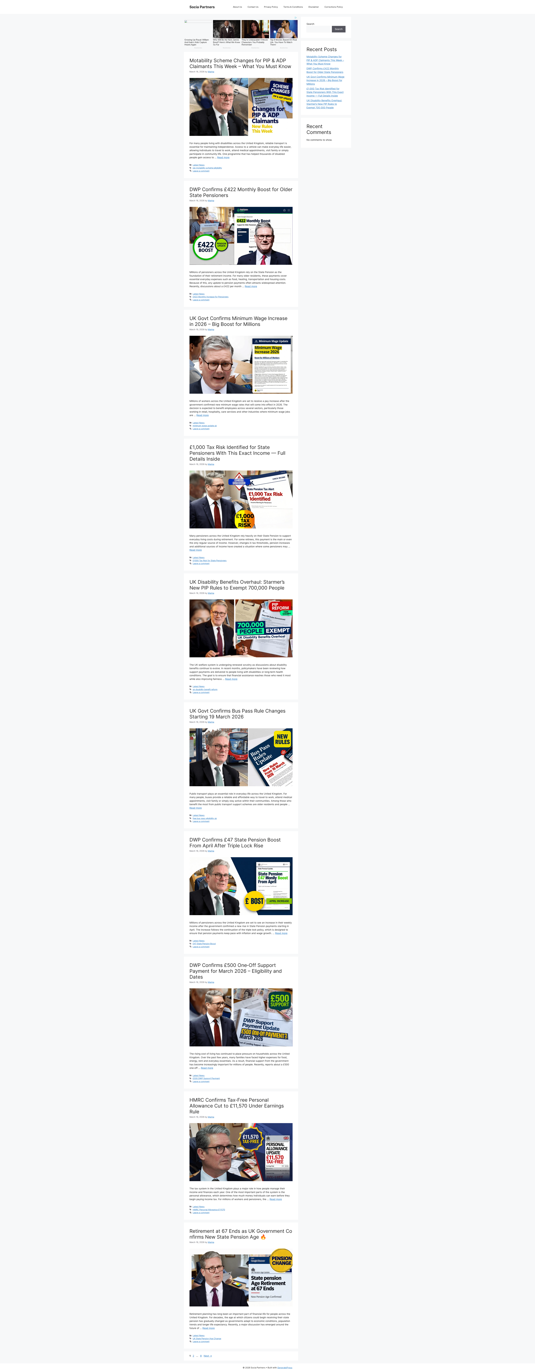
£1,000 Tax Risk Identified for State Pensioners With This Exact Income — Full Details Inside (237, 453)
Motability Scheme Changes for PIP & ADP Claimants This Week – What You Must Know (240, 63)
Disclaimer (313, 7)
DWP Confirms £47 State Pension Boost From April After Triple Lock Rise (235, 842)
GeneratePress (284, 1367)
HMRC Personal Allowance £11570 (209, 1209)
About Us (237, 7)
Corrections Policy (333, 7)
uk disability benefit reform (205, 689)
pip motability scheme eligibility (207, 168)
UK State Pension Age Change (207, 1338)
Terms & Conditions (293, 7)
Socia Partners (202, 7)
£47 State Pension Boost (204, 943)
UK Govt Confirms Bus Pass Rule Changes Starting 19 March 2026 (237, 714)
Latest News (199, 165)
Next (208, 1355)
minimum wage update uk (205, 425)
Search (310, 24)
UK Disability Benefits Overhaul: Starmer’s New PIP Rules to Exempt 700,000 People (237, 585)
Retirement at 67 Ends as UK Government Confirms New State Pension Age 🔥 (240, 1234)
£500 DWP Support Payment (206, 1078)
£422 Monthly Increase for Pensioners (210, 297)
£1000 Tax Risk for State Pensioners (210, 560)
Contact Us (253, 7)
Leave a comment (201, 171)
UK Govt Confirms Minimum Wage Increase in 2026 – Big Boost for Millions (238, 321)
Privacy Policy (271, 7)
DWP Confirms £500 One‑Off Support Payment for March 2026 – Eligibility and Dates (235, 971)
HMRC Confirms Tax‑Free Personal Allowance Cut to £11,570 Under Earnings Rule (236, 1105)
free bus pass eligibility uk (205, 818)
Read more (223, 157)
